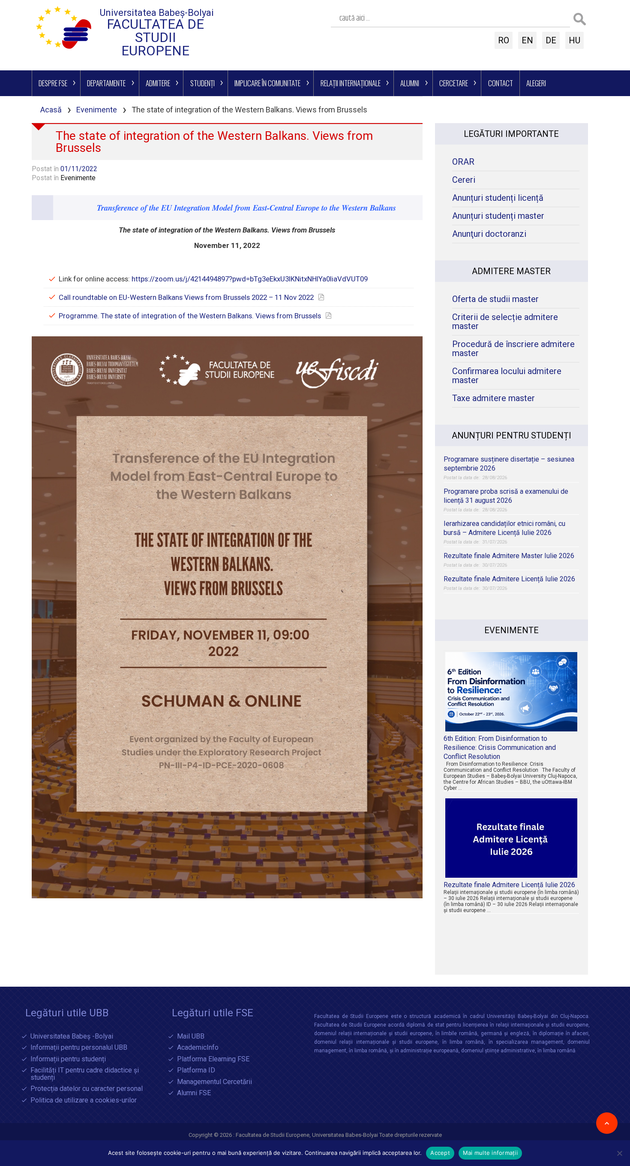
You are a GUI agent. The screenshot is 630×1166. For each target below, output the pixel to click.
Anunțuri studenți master (498, 216)
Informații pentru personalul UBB (78, 1047)
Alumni (409, 83)
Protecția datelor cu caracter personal (86, 1089)
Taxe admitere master (493, 398)
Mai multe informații (490, 1152)
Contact (500, 83)
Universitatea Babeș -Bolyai (71, 1036)
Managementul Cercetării (214, 1082)
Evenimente (96, 109)
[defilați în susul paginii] (607, 1123)
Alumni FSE (194, 1093)
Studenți (202, 83)
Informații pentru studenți (68, 1059)
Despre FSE (53, 83)
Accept (440, 1152)
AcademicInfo (198, 1047)
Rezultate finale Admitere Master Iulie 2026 (509, 556)
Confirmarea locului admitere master (506, 376)
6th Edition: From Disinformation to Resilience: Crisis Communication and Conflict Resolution (500, 747)
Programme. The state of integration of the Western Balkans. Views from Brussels (190, 315)
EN (527, 40)
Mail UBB (190, 1036)
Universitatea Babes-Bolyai (345, 1135)
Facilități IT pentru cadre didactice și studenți (84, 1074)
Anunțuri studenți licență (497, 197)
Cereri (463, 179)
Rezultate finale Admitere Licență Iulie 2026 (509, 579)
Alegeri (536, 83)
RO (503, 40)
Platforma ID (196, 1070)
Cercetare (453, 83)
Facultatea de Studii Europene (155, 37)
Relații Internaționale (351, 83)
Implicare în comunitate (267, 83)
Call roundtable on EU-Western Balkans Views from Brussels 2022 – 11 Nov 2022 (186, 297)
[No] (619, 1153)
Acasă (51, 109)
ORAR (463, 161)
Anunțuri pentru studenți (511, 435)
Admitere (158, 83)
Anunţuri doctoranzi (489, 234)
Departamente (106, 83)
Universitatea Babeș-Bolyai (157, 12)
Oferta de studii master (495, 299)
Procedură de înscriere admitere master (513, 349)
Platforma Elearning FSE (213, 1059)
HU (574, 40)
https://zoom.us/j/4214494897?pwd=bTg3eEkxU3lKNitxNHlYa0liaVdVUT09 (250, 279)
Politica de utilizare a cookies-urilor (83, 1100)
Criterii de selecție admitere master (505, 322)
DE (551, 40)
